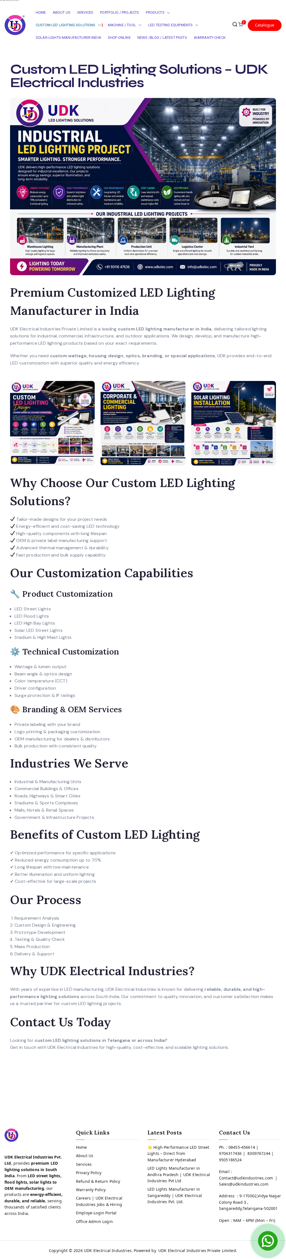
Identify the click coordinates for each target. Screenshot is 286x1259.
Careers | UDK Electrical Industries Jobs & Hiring (99, 1201)
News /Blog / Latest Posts (162, 37)
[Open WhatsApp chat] (268, 1241)
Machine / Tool (122, 25)
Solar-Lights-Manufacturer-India (68, 37)
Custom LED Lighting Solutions (66, 25)
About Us (61, 12)
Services (85, 12)
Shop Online (119, 37)
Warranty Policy (91, 1189)
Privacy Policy (88, 1172)
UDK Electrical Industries (108, 1250)
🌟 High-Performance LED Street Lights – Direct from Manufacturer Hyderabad (178, 1153)
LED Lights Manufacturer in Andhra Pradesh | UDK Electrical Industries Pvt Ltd (178, 1174)
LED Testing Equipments (170, 25)
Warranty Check (210, 37)
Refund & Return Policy (98, 1181)
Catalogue (264, 25)
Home (41, 12)
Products (155, 12)
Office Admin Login (94, 1221)
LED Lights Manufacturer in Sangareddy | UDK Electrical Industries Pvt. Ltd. (174, 1195)
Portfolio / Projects (119, 12)
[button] (167, 13)
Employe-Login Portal (96, 1212)
